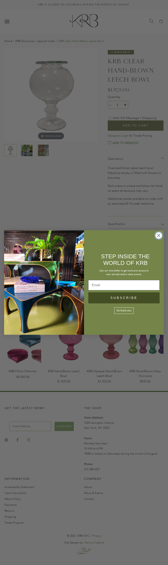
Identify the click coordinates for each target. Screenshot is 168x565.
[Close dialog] (158, 235)
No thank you (124, 310)
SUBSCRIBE (123, 298)
